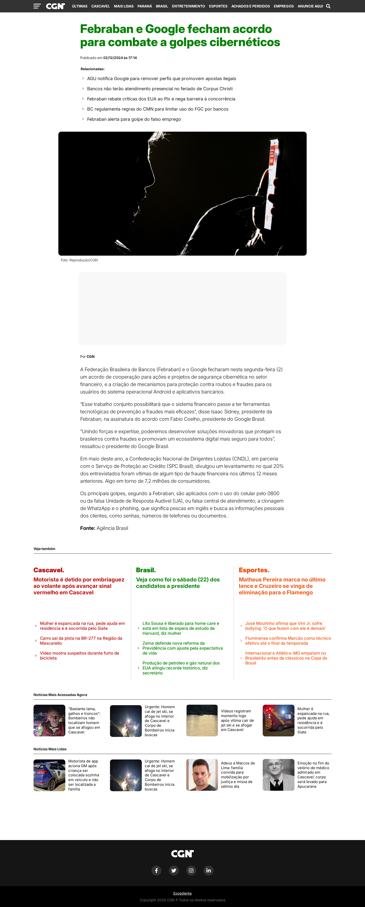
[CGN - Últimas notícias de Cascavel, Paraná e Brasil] (55, 6)
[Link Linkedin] (209, 874)
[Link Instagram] (191, 874)
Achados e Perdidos (250, 6)
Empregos (284, 6)
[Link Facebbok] (156, 874)
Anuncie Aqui (310, 6)
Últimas (79, 6)
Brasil (162, 6)
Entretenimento (188, 6)
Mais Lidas (124, 6)
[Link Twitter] (174, 874)
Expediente (182, 893)
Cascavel (100, 6)
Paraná (145, 6)
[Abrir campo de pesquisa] (328, 6)
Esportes (218, 6)
